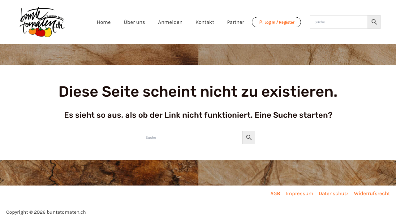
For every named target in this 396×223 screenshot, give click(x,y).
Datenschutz (334, 193)
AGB (275, 193)
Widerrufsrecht (372, 193)
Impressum (299, 193)
